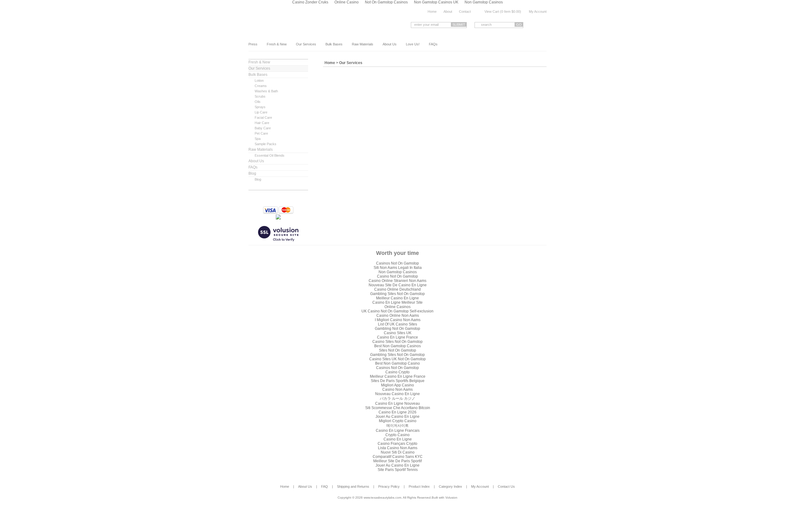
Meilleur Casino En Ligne (397, 298)
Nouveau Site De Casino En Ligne (398, 285)
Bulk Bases (334, 44)
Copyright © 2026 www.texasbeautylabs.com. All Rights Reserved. (385, 497)
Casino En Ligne (398, 439)
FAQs (433, 44)
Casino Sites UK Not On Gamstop (397, 359)
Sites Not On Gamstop (397, 350)
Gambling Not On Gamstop (397, 328)
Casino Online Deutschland (397, 289)
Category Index (450, 486)
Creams (261, 86)
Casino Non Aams (397, 389)
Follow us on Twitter (544, 24)
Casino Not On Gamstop (397, 276)
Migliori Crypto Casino (397, 421)
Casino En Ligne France (397, 337)
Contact (465, 11)
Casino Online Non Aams (397, 315)
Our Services (306, 44)
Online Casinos (397, 307)
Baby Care (263, 128)
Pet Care (261, 133)
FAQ (324, 486)
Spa (258, 139)
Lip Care (261, 112)
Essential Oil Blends (269, 155)
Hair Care (262, 123)
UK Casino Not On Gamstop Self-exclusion (397, 311)
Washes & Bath (266, 91)
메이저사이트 (397, 425)
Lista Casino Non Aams (397, 448)
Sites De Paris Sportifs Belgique (398, 381)
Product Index (419, 486)
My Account (538, 11)
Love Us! (413, 44)
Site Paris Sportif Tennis (398, 470)
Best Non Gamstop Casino (397, 363)
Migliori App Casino (397, 385)
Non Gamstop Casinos (398, 272)
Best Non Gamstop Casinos (397, 346)
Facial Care (263, 117)
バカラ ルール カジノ (397, 398)
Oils (258, 102)
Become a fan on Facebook (534, 24)
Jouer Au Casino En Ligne (397, 416)
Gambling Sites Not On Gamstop (397, 294)
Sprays (260, 107)
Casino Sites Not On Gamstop (397, 341)
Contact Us (506, 486)
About (447, 11)
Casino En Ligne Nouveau (397, 403)
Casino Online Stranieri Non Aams (397, 281)
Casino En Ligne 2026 (397, 412)
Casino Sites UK (397, 333)
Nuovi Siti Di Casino (398, 452)
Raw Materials (362, 44)
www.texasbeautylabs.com (297, 24)
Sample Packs (265, 144)
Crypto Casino (397, 435)
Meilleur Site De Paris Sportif (397, 461)
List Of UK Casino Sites (397, 324)
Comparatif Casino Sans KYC (398, 456)
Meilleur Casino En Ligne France (397, 376)
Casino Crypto (397, 372)
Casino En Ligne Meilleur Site (397, 302)
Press (252, 44)
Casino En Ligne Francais (398, 430)
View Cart (491, 11)
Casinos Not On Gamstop (397, 263)
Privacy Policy (389, 486)
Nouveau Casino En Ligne (397, 394)
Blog (252, 173)
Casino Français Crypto (397, 443)
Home (432, 11)
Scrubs (260, 96)
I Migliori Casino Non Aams (397, 320)
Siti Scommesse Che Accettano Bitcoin (397, 408)
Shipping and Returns (353, 486)
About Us (390, 44)
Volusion (451, 497)
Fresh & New (277, 44)
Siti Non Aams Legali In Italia (398, 267)
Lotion (259, 80)
